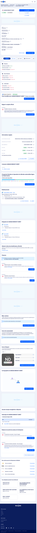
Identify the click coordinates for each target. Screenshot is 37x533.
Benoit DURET (4, 47)
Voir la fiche (4, 230)
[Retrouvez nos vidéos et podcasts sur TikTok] (13, 528)
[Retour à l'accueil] (18, 506)
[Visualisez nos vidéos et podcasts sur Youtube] (11, 528)
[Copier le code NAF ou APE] (23, 39)
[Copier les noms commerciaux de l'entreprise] (34, 145)
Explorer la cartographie (29, 388)
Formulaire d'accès (5, 250)
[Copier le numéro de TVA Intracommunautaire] (8, 33)
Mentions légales (22, 52)
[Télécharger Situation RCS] (34, 147)
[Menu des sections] (2, 58)
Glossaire (2, 521)
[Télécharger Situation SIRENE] (34, 150)
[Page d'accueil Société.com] (3, 2)
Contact (20, 58)
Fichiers (2, 512)
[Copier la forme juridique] (10, 41)
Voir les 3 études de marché (29, 455)
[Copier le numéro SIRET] (9, 30)
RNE (4, 49)
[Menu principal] (35, 1)
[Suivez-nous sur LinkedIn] (6, 528)
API (1, 515)
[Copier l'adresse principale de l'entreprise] (21, 44)
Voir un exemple (23, 112)
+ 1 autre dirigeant (9, 47)
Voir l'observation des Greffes (6, 155)
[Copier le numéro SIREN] (7, 28)
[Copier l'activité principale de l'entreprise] (34, 139)
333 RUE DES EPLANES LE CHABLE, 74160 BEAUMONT (11, 44)
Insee (3, 49)
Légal (14, 58)
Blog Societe (2, 526)
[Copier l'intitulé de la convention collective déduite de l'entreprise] (34, 142)
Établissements (28, 58)
